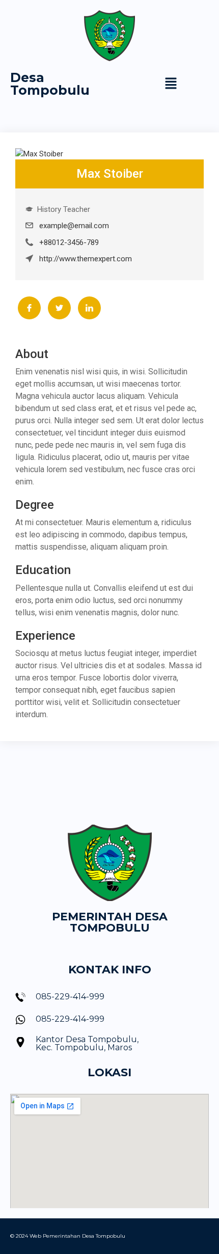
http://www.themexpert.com (85, 258)
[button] (171, 84)
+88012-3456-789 (69, 242)
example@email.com (74, 225)
